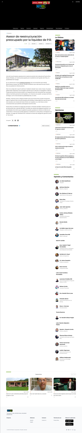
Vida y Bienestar (59, 28)
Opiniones (35, 28)
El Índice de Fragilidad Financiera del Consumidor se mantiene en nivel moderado (64, 77)
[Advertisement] (41, 18)
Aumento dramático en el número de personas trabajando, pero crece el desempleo (64, 66)
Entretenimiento (50, 28)
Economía (29, 28)
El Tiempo (67, 28)
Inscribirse (78, 1)
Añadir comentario (45, 125)
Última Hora (15, 28)
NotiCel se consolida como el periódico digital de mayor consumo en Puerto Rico (64, 88)
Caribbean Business (24, 82)
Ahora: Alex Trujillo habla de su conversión (14, 393)
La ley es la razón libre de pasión (63, 167)
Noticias (22, 28)
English (31, 422)
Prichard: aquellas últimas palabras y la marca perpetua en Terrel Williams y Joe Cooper (64, 157)
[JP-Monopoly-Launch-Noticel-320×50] (41, 2)
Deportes (42, 28)
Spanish (31, 420)
